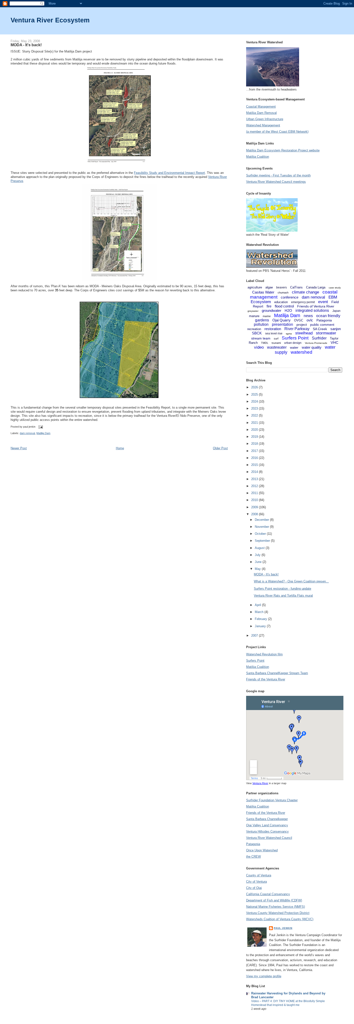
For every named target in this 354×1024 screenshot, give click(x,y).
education (281, 302)
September (263, 540)
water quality (311, 347)
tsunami (276, 342)
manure (254, 316)
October (261, 533)
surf (276, 338)
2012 (255, 486)
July (258, 555)
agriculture (255, 287)
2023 (255, 408)
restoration (272, 329)
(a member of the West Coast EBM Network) (277, 131)
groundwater (271, 310)
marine (267, 316)
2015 (255, 465)
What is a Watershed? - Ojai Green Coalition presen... (291, 581)
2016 (255, 458)
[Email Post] (40, 426)
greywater (253, 311)
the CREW (253, 856)
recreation (254, 329)
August (260, 548)
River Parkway (296, 329)
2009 (255, 507)
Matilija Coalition (257, 156)
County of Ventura (258, 875)
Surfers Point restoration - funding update (282, 588)
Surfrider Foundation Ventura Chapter (272, 800)
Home (120, 448)
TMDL (264, 342)
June (258, 562)
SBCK (257, 333)
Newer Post (19, 448)
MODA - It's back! (26, 45)
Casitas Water (263, 292)
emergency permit (303, 302)
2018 (255, 443)
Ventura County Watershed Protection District (277, 913)
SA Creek (320, 329)
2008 (255, 514)
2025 (255, 394)
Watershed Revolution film (264, 654)
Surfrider (319, 338)
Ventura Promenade (316, 343)
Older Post (220, 448)
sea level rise (273, 333)
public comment (322, 324)
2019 (255, 436)
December (262, 520)
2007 (255, 635)
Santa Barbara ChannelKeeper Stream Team (277, 673)
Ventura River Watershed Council (269, 838)
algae (269, 287)
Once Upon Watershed (262, 850)
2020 (255, 429)
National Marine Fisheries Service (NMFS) (275, 906)
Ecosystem (261, 302)
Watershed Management (263, 125)
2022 (255, 415)
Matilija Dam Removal (261, 113)
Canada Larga (315, 287)
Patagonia (324, 320)
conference (289, 297)
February (261, 619)
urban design (293, 343)
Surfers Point (295, 337)
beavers (281, 287)
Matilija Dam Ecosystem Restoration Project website (283, 150)
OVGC (298, 320)
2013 (255, 479)
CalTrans (296, 287)
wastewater (277, 347)
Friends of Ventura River (315, 306)
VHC (334, 342)
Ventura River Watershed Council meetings (276, 181)
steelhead (304, 333)
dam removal (27, 433)
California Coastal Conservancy (268, 894)
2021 (255, 422)
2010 (255, 500)
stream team (260, 338)
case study (335, 287)
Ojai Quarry (281, 320)
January (261, 626)
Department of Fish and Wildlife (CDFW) (274, 900)
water (294, 347)
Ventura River (260, 783)
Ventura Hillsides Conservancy (267, 831)
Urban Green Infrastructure (264, 119)
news (308, 316)
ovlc (310, 320)
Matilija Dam (43, 433)
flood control (284, 306)
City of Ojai (254, 888)
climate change (305, 292)
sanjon (335, 329)
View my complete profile (263, 976)
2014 (255, 472)
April (258, 605)
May (258, 569)
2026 (255, 387)
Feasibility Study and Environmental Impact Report (169, 173)
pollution (261, 324)
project (301, 324)
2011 (255, 493)
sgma (289, 333)
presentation (282, 324)
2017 (255, 451)
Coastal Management (261, 106)
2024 (255, 401)
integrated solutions (312, 310)
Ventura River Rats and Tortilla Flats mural (283, 595)
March (259, 612)
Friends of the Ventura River (265, 679)
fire (269, 306)
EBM (332, 297)
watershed (301, 352)
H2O (288, 310)
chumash (283, 292)
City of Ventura (256, 881)
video (259, 347)
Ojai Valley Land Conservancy (267, 825)
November (262, 526)
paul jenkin (283, 928)
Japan (336, 311)
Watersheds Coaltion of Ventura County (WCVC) (279, 919)
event (323, 302)
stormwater (326, 333)
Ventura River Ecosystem (50, 20)
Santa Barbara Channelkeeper (267, 819)
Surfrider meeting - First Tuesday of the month (278, 175)
